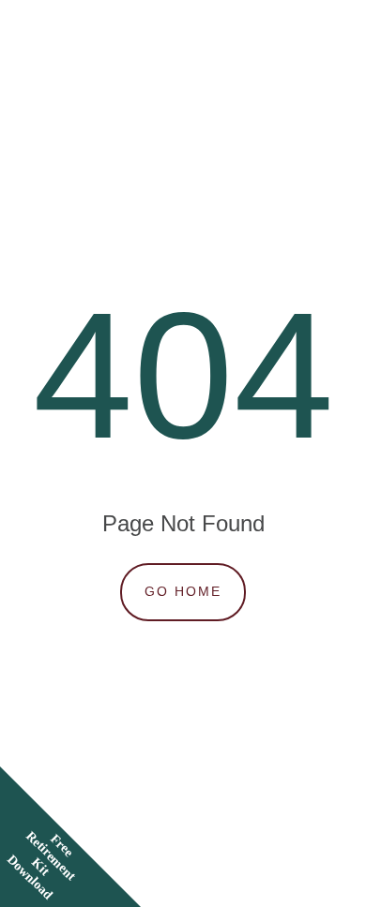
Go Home (183, 591)
